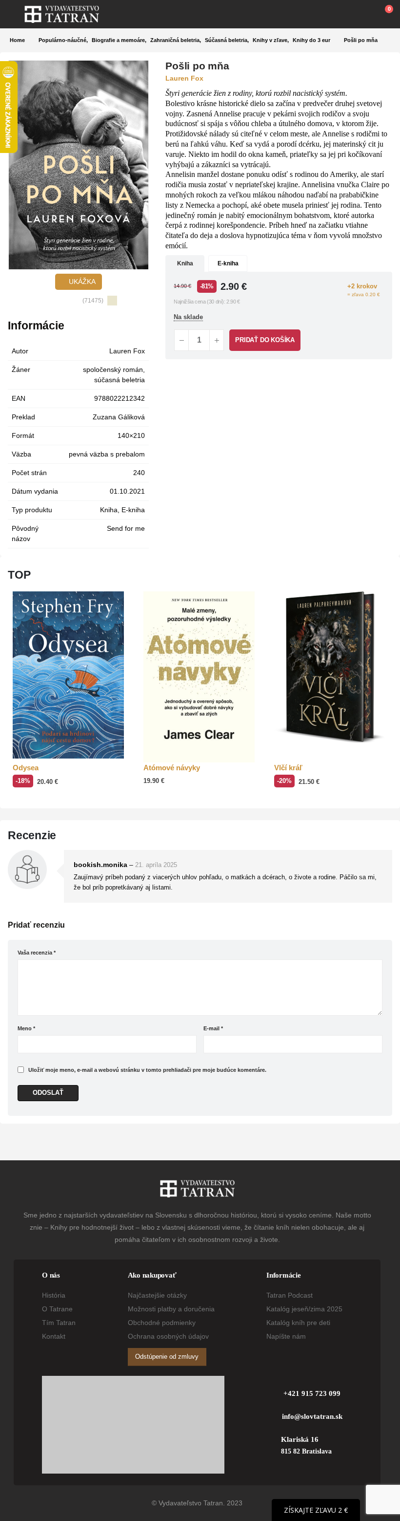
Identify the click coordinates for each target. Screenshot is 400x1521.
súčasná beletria (119, 380)
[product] (68, 675)
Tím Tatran (59, 1322)
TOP (19, 574)
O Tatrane (57, 1309)
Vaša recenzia (37, 953)
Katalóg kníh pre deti (298, 1322)
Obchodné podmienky (162, 1322)
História (53, 1295)
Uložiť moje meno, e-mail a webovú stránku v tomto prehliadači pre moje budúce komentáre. (147, 1070)
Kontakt (53, 1336)
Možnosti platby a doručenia (171, 1309)
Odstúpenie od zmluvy (167, 1356)
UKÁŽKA (81, 281)
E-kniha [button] (228, 263)
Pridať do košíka (265, 340)
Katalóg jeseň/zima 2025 (304, 1309)
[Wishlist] (359, 14)
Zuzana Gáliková (119, 417)
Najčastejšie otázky (157, 1295)
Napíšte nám (286, 1336)
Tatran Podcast (289, 1295)
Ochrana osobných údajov (168, 1336)
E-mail (213, 1028)
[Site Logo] (61, 14)
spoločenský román (113, 369)
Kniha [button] (185, 263)
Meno (26, 1028)
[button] (17, 14)
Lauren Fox (127, 351)
